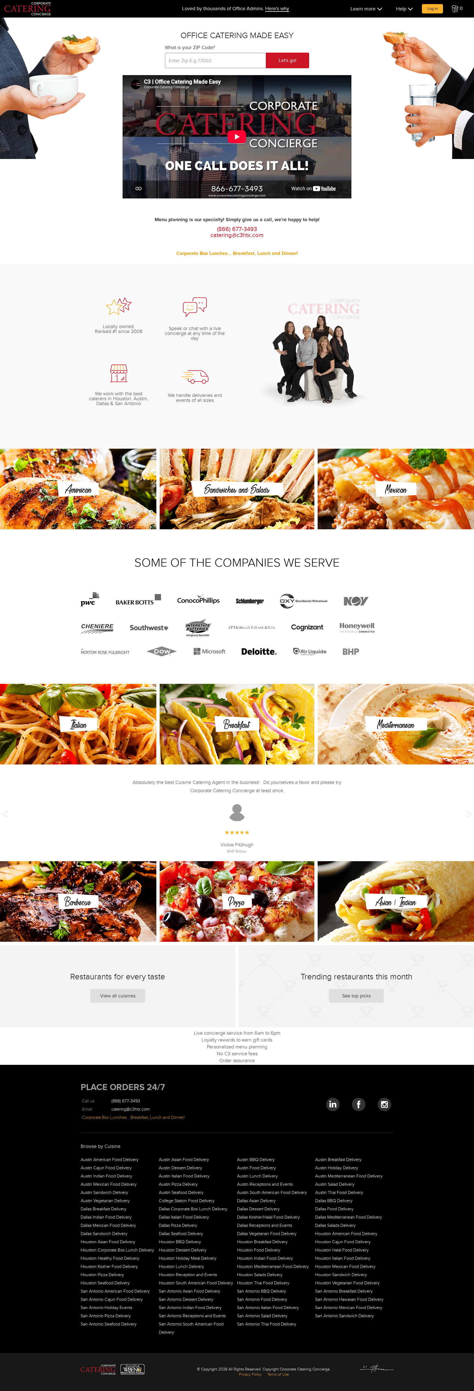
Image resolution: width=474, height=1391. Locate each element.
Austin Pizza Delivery (178, 1184)
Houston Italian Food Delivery (342, 1258)
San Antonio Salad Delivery (262, 1315)
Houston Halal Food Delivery (342, 1250)
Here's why (277, 8)
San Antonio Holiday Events (106, 1307)
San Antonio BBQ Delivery (261, 1291)
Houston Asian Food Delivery (108, 1241)
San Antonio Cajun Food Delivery (112, 1299)
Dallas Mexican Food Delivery (108, 1225)
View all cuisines (118, 996)
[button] (457, 8)
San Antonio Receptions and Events (192, 1315)
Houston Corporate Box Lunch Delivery (117, 1250)
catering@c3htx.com (237, 235)
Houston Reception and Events (188, 1274)
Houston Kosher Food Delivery (109, 1266)
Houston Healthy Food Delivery (110, 1258)
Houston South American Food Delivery (196, 1283)
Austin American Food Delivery (110, 1159)
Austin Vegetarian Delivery (105, 1200)
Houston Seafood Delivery (105, 1283)
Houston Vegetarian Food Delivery (347, 1283)
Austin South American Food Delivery (272, 1192)
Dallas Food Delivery (334, 1209)
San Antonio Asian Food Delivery (189, 1291)
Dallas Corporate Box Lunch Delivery (193, 1209)
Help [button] (402, 9)
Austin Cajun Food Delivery (106, 1167)
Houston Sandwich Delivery (341, 1274)
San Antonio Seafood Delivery (109, 1324)
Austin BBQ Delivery (256, 1159)
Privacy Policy (250, 1374)
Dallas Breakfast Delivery (103, 1209)
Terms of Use (278, 1374)
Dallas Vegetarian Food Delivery (267, 1233)
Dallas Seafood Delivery (181, 1233)
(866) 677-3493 (125, 1101)
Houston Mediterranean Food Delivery (273, 1266)
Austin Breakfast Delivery (338, 1159)
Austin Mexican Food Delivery (109, 1184)
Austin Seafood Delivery (181, 1192)
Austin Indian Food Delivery (106, 1176)
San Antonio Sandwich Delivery (344, 1315)
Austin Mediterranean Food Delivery (349, 1176)
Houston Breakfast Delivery (262, 1241)
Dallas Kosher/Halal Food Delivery (268, 1217)
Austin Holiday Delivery (336, 1167)
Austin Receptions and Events (265, 1184)
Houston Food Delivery (258, 1250)
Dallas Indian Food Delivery (106, 1217)
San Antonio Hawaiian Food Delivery (349, 1299)
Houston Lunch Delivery (181, 1266)
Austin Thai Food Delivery (339, 1192)
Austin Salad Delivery (334, 1184)
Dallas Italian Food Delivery (184, 1217)
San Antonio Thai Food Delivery (266, 1324)
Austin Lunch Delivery (257, 1176)
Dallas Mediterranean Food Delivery (348, 1217)
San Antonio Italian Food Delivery (268, 1307)
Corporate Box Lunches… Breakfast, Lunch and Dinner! (237, 253)
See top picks (356, 996)
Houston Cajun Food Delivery (343, 1241)
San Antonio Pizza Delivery (106, 1315)
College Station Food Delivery (187, 1200)
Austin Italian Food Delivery (184, 1176)
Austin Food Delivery (256, 1167)
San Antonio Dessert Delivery (186, 1299)
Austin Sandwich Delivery (104, 1192)
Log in (432, 9)
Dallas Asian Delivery (256, 1200)
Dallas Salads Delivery (335, 1225)
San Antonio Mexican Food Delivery (348, 1307)
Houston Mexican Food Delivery (345, 1266)
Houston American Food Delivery (346, 1233)
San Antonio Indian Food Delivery (190, 1307)
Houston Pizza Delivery (102, 1274)
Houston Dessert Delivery (183, 1250)
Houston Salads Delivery (260, 1274)
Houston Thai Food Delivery (263, 1283)
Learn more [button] (364, 9)
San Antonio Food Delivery (262, 1299)
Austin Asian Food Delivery (184, 1159)
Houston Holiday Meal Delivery (187, 1258)
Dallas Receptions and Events (264, 1225)
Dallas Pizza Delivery (178, 1225)
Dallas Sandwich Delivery (104, 1233)
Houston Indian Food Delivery (265, 1258)
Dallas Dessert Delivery (258, 1209)
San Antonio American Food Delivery (115, 1291)
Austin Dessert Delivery (180, 1167)
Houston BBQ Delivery (180, 1241)
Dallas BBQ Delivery (333, 1200)
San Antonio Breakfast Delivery (344, 1291)
